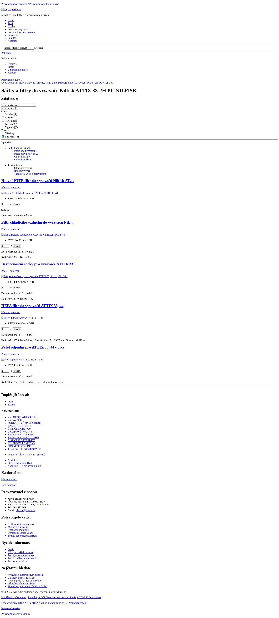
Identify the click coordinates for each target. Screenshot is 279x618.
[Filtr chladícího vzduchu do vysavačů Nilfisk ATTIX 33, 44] (33, 234)
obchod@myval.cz (25, 510)
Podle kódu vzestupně (25, 150)
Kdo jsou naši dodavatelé (20, 552)
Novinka (11, 124)
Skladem (11, 114)
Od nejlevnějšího (22, 159)
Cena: (4, 111)
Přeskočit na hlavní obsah (14, 4)
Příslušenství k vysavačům (21, 583)
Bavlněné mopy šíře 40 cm (21, 577)
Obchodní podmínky (18, 529)
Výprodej (11, 127)
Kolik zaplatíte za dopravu (21, 524)
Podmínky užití (36, 597)
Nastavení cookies (10, 608)
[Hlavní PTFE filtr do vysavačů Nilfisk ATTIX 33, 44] (29, 193)
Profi (10, 401)
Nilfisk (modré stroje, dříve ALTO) (64, 82)
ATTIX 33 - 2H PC (92, 82)
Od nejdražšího (22, 156)
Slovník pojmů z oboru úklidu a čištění (27, 586)
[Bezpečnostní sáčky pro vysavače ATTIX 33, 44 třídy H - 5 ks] (34, 276)
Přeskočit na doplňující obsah (44, 4)
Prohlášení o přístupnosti (13, 597)
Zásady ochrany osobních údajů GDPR (65, 597)
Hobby (11, 404)
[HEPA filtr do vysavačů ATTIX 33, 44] (22, 318)
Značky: (5, 130)
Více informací (8, 485)
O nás (11, 549)
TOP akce (11, 120)
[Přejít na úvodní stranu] (11, 9)
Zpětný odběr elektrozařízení (22, 535)
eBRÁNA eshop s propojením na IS (48, 603)
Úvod (4, 82)
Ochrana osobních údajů (20, 532)
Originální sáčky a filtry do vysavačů (26, 82)
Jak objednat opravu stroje (21, 555)
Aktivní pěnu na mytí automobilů (24, 580)
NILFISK (12, 136)
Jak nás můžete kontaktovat (22, 558)
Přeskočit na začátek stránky (15, 614)
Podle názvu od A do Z (26, 153)
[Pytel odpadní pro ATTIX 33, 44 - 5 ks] (22, 359)
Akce (9, 117)
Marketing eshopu (78, 603)
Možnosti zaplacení (17, 527)
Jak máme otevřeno (17, 561)
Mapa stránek (94, 597)
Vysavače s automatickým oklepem (25, 574)
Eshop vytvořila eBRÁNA (14, 603)
